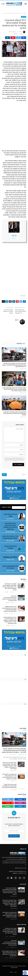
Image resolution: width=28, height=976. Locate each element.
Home (25, 13)
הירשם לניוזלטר (14, 836)
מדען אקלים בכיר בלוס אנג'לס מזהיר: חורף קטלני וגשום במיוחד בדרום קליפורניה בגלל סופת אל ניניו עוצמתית (14, 413)
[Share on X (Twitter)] (18, 37)
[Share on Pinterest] (12, 37)
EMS (16, 967)
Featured (24, 16)
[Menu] (26, 4)
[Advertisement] (14, 120)
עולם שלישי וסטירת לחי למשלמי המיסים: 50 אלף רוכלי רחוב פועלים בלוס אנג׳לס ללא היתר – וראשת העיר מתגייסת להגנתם (14, 365)
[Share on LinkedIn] (7, 37)
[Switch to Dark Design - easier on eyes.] (2, 4)
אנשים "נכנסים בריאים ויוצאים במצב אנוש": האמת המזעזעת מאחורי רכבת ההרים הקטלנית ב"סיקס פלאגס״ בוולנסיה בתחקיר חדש (14, 389)
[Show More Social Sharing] (3, 37)
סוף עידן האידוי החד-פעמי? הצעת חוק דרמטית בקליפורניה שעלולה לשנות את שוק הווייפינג (9, 786)
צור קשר (11, 972)
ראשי (16, 972)
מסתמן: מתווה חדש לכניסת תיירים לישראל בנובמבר (8, 311)
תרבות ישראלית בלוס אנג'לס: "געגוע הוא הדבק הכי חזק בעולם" (20, 311)
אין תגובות (22, 33)
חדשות (24, 745)
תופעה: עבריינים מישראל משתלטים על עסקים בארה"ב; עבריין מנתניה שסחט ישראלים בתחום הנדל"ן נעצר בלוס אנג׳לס (9, 586)
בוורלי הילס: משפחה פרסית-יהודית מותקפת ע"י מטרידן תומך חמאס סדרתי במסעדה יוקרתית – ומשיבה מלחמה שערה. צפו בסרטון (10, 620)
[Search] (4, 4)
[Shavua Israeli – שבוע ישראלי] (14, 4)
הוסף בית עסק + (6, 507)
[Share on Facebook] (23, 37)
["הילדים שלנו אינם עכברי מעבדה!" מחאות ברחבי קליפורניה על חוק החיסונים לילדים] (14, 49)
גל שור (19, 31)
